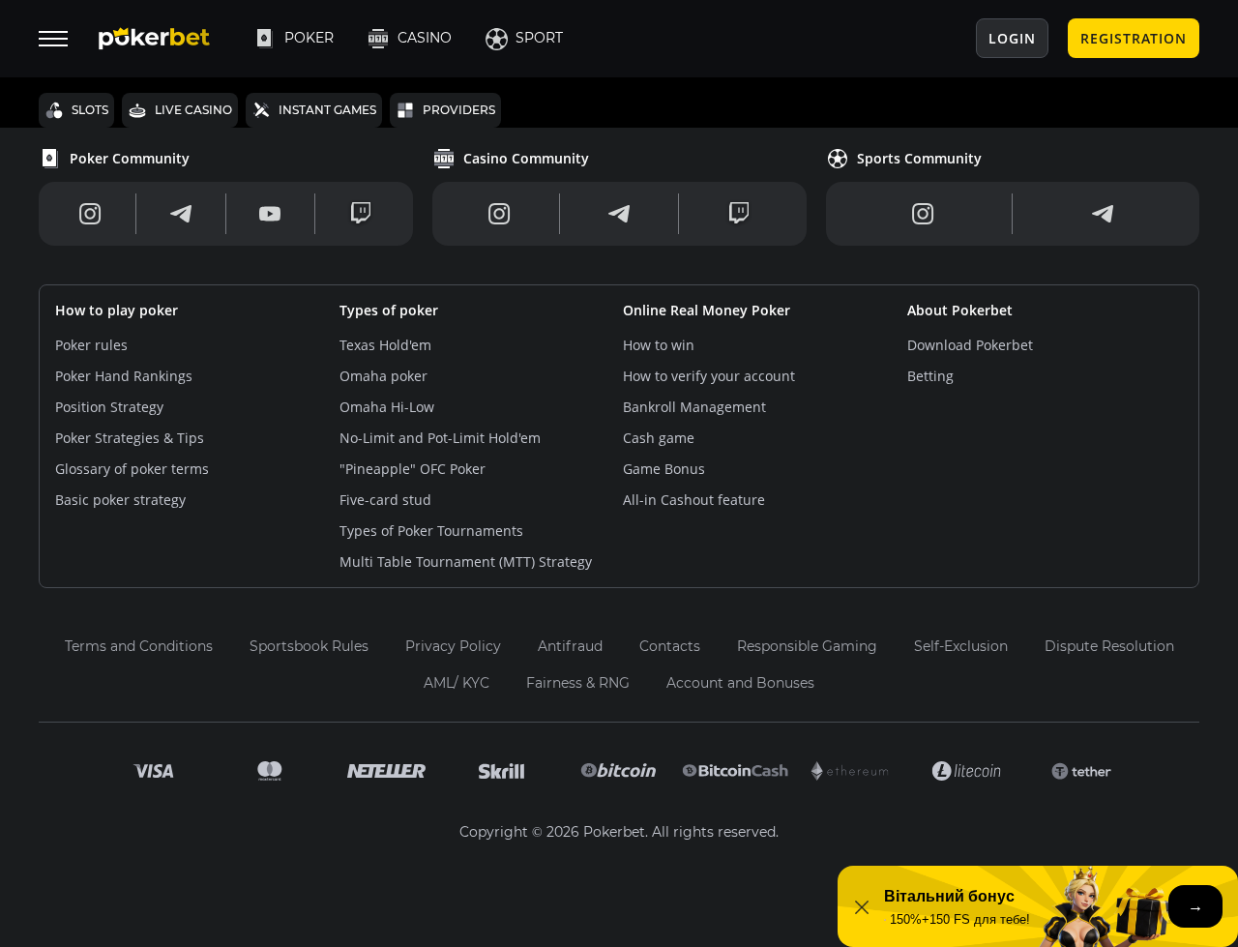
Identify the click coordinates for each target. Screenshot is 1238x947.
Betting (930, 376)
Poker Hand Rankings (123, 376)
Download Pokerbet (970, 345)
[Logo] (169, 39)
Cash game (658, 438)
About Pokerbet (960, 310)
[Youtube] (269, 213)
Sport (539, 37)
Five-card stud (385, 499)
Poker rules (91, 345)
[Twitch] (360, 213)
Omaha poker (383, 376)
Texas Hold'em (385, 345)
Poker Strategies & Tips (129, 438)
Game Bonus (664, 468)
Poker (309, 37)
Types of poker (388, 310)
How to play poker (116, 310)
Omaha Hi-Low (386, 407)
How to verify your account (709, 376)
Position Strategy (109, 407)
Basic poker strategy (120, 499)
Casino (425, 37)
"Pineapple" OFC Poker (412, 468)
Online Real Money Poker (706, 310)
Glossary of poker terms (132, 468)
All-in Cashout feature (694, 499)
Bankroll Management (694, 407)
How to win (658, 345)
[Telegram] (181, 213)
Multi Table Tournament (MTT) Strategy (465, 561)
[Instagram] (90, 213)
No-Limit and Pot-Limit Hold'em (440, 438)
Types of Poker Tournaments (431, 530)
